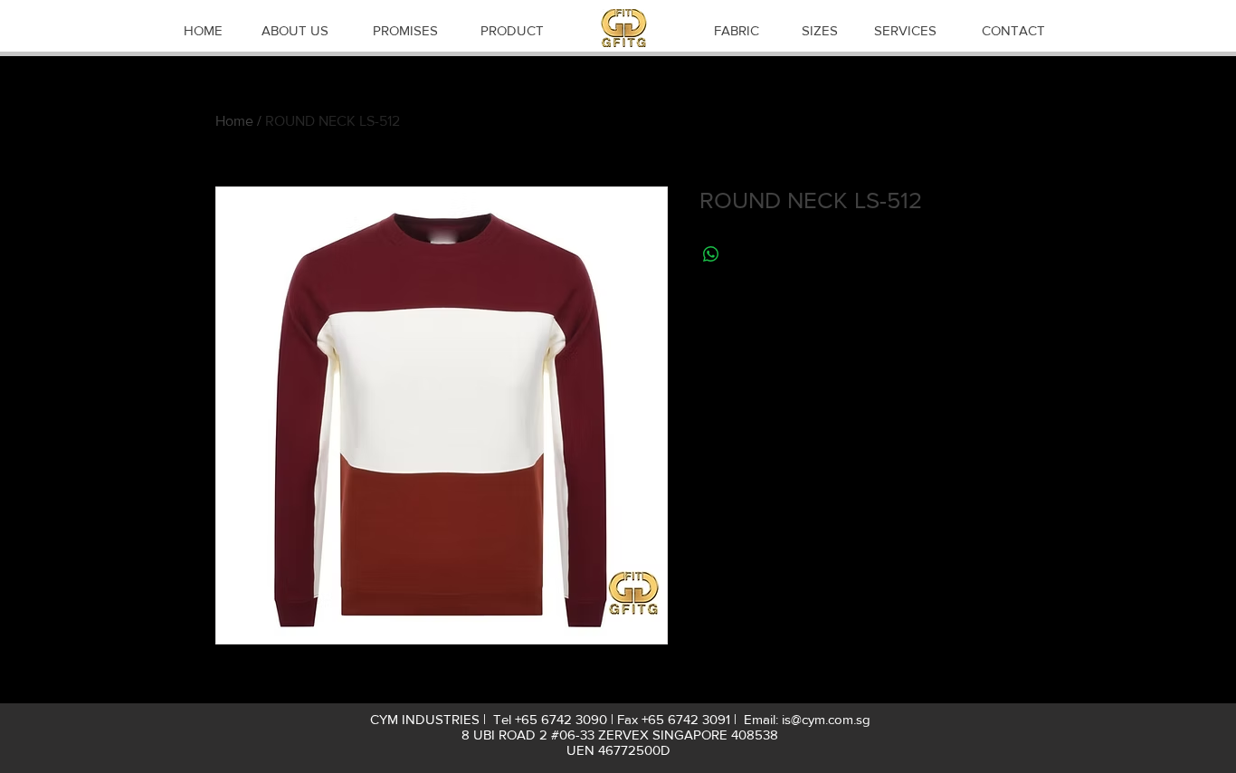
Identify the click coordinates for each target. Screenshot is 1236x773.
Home (234, 121)
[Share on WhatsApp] (711, 254)
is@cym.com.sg (826, 719)
